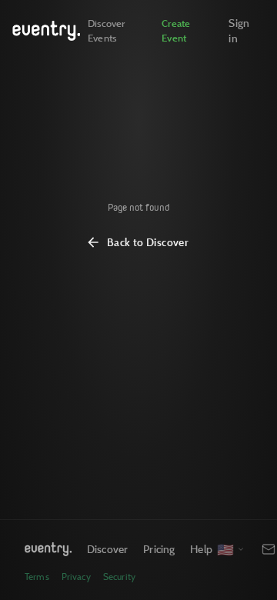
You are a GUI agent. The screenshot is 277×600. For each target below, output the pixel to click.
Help (201, 548)
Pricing (159, 548)
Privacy (76, 576)
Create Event (176, 30)
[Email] (268, 549)
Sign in (239, 30)
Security (119, 576)
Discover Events (106, 30)
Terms (37, 576)
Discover (107, 548)
